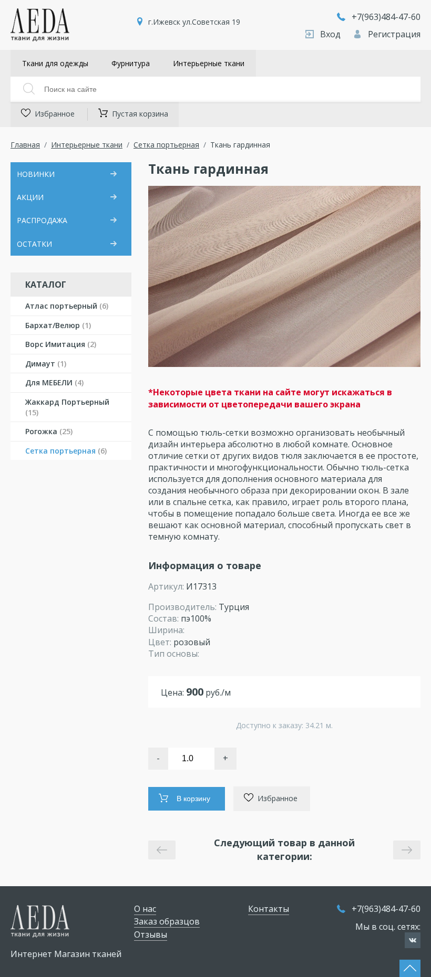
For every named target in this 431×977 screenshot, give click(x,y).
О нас (145, 909)
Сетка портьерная (166, 145)
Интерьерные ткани (208, 63)
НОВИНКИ (36, 174)
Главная (25, 145)
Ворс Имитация (60, 344)
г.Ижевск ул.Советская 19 (194, 22)
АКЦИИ (30, 197)
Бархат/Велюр (58, 325)
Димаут (45, 364)
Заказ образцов (167, 921)
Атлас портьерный (66, 306)
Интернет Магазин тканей (66, 954)
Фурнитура (130, 63)
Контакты (268, 909)
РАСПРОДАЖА (42, 220)
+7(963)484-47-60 (386, 17)
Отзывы (150, 934)
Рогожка (49, 431)
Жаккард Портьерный (67, 407)
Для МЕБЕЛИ (54, 382)
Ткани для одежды (55, 63)
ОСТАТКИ (34, 244)
